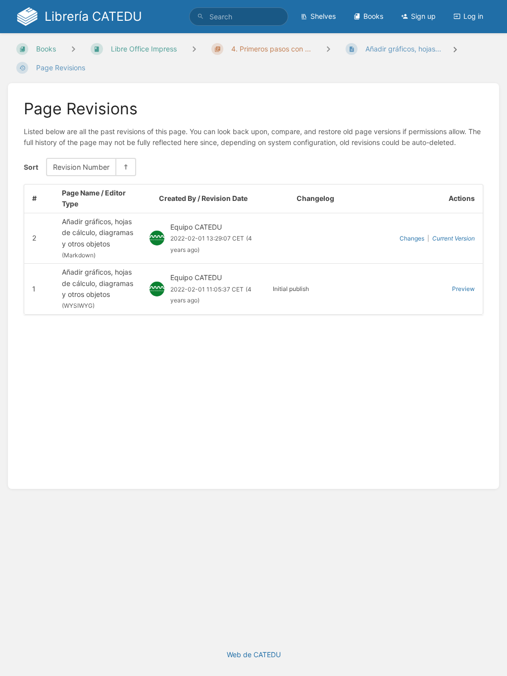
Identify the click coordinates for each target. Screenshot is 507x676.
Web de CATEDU (254, 654)
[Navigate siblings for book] (73, 49)
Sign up (423, 16)
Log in (473, 16)
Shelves (323, 16)
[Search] (200, 16)
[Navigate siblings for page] (328, 49)
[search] (238, 16)
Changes (412, 238)
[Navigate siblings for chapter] (194, 49)
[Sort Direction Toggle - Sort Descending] (125, 167)
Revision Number (81, 167)
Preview (463, 288)
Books (373, 16)
